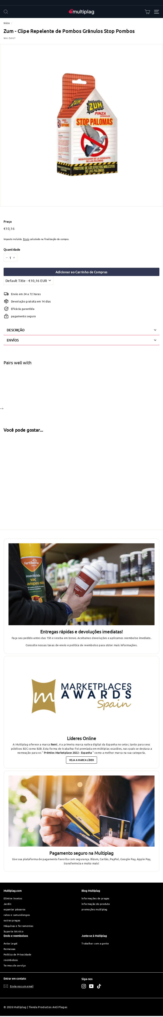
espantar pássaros (14, 909)
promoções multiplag (94, 909)
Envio (26, 239)
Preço (8, 221)
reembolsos (11, 960)
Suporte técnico (13, 931)
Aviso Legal (10, 943)
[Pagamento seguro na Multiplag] (81, 811)
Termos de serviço (15, 965)
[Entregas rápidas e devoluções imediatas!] (81, 584)
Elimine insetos (13, 898)
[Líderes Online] (81, 696)
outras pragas (12, 920)
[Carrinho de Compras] (147, 12)
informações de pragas (95, 898)
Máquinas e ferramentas (18, 925)
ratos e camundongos (17, 914)
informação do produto (96, 903)
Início (7, 23)
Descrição (16, 330)
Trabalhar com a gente (95, 943)
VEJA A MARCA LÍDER (81, 760)
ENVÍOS (13, 340)
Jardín (7, 903)
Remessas (9, 949)
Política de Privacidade (17, 954)
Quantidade (12, 249)
